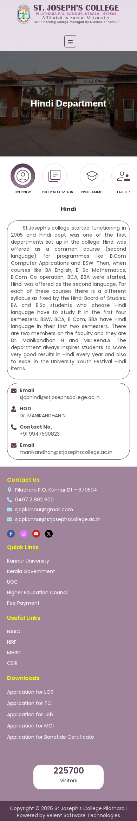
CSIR (12, 663)
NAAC (13, 631)
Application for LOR (30, 691)
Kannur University (28, 560)
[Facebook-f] (11, 534)
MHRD (14, 652)
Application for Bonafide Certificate (50, 736)
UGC (12, 581)
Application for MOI (30, 725)
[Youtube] (36, 534)
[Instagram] (23, 534)
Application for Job (30, 714)
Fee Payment (23, 603)
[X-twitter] (49, 534)
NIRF (12, 642)
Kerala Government (31, 571)
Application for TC (29, 703)
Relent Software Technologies (83, 815)
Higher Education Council (37, 592)
